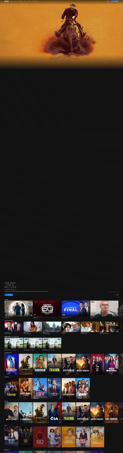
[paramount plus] (7, 1)
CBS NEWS (15, 1)
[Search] (38, 1)
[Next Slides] (120, 344)
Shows (11, 1)
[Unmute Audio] (117, 295)
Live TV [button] (25, 1)
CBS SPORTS (20, 1)
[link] (114, 1)
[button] (19, 310)
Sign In (108, 1)
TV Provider (34, 1)
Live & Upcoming (15, 336)
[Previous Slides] (2, 344)
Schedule (29, 1)
